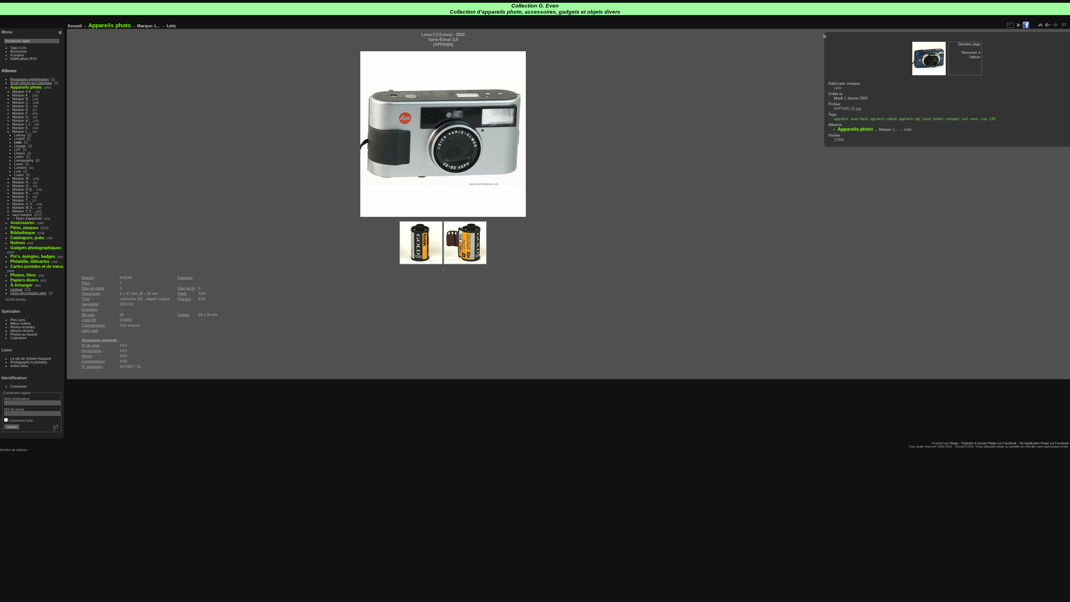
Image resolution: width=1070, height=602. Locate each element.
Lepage (20, 146)
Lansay (19, 135)
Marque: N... (21, 182)
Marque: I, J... (22, 124)
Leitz (18, 142)
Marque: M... (21, 178)
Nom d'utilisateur (17, 398)
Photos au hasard (23, 334)
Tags (14, 48)
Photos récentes (22, 327)
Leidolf (19, 138)
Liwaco (19, 153)
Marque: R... (21, 193)
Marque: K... (21, 128)
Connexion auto (20, 420)
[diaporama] (1018, 25)
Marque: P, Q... (23, 189)
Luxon (19, 175)
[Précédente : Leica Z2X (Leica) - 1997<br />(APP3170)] (1047, 25)
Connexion (18, 386)
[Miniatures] (1040, 25)
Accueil (74, 25)
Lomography (23, 160)
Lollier (19, 157)
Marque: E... (21, 109)
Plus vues (17, 320)
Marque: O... (21, 186)
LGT (17, 149)
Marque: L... (21, 131)
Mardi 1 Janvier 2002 (851, 98)
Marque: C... (21, 102)
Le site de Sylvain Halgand (30, 358)
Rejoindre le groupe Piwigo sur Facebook (988, 443)
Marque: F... (21, 113)
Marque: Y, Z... (22, 211)
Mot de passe (14, 409)
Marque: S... (21, 196)
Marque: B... (21, 99)
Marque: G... (21, 117)
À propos (17, 55)
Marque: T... (21, 200)
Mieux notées (20, 323)
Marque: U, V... (23, 204)
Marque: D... (21, 106)
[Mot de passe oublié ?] (55, 428)
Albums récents (22, 330)
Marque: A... (21, 95)
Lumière (20, 167)
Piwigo (954, 443)
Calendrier (18, 338)
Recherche (18, 51)
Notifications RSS (23, 58)
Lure (17, 171)
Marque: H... (21, 120)
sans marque (22, 215)
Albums (8, 70)
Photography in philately (28, 362)
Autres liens (19, 366)
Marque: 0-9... (22, 91)
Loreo (18, 164)
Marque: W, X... (23, 207)
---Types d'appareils (27, 218)
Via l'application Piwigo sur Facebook (1044, 443)
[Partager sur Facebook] (1025, 25)
